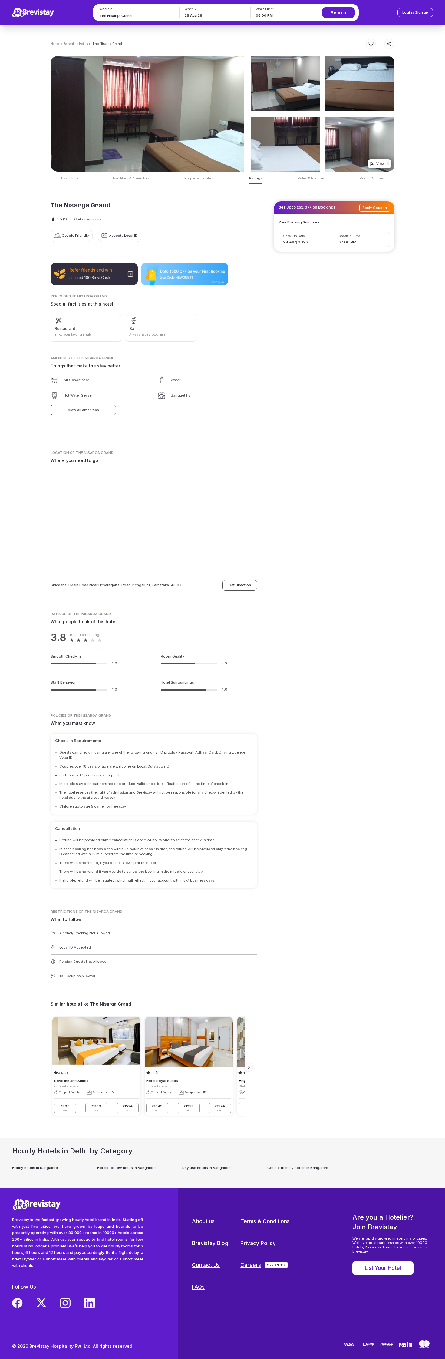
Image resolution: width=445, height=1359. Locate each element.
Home (55, 43)
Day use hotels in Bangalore (206, 1168)
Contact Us (206, 1265)
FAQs (198, 1287)
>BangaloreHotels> (76, 43)
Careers (250, 1265)
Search (338, 12)
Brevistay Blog (210, 1243)
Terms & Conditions (265, 1221)
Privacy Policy (258, 1243)
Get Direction (240, 585)
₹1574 (128, 1108)
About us (203, 1221)
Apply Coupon (374, 208)
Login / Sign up (415, 12)
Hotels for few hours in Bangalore (126, 1168)
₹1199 (96, 1108)
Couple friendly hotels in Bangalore (297, 1168)
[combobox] (135, 15)
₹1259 (189, 1108)
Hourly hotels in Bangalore (35, 1168)
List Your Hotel (383, 1268)
